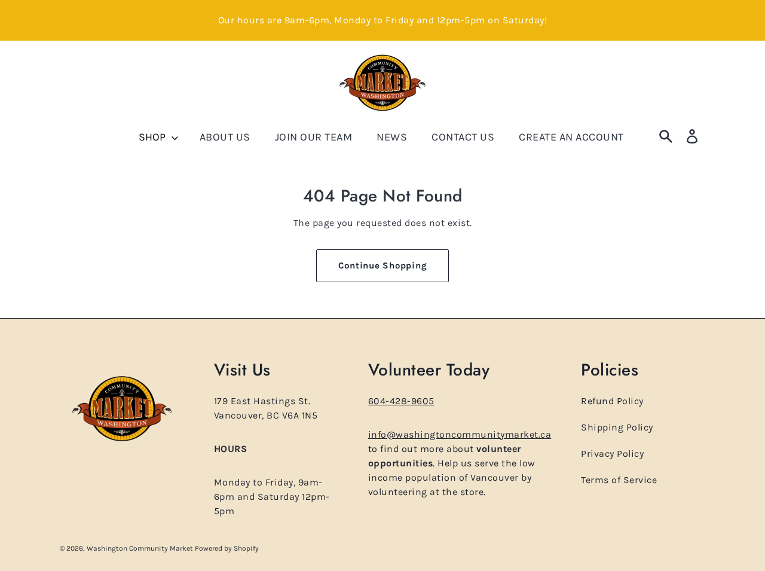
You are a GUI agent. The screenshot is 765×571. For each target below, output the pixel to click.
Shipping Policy (617, 427)
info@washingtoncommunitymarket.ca (460, 434)
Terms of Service (619, 479)
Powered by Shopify (227, 548)
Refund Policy (612, 401)
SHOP (153, 136)
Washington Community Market (141, 548)
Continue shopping (382, 265)
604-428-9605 (401, 401)
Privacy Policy (612, 453)
